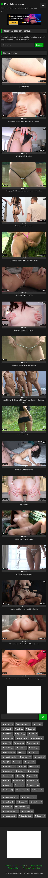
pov (21, 776)
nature (35, 766)
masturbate (9, 766)
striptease (34, 785)
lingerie (30, 762)
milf (23, 766)
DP (22, 752)
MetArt (8, 806)
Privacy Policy (36, 865)
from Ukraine (10, 757)
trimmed (38, 790)
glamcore (26, 757)
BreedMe (9, 802)
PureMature (9, 816)
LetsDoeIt (37, 802)
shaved (33, 780)
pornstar (8, 776)
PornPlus (28, 811)
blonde (8, 738)
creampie (34, 743)
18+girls (8, 724)
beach (7, 734)
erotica (34, 752)
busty (7, 743)
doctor (34, 748)
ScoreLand (26, 816)
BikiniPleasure (30, 797)
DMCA (24, 865)
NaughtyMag (23, 806)
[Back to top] (41, 871)
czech (22, 748)
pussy (33, 776)
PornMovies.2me (14, 4)
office (21, 771)
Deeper (23, 802)
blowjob (22, 738)
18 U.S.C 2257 (12, 865)
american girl (24, 724)
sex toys (19, 780)
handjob (41, 757)
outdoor (34, 771)
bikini (34, 734)
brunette (37, 738)
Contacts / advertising (31, 868)
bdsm (31, 729)
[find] (43, 717)
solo (20, 785)
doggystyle (9, 752)
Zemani (41, 816)
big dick (21, 734)
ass (39, 724)
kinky (18, 762)
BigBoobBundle (11, 797)
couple (20, 743)
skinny (7, 785)
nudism (8, 771)
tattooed (8, 790)
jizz (6, 762)
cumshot (8, 748)
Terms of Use (13, 868)
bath (20, 729)
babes (7, 729)
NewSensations (11, 811)
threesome (24, 790)
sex (6, 780)
